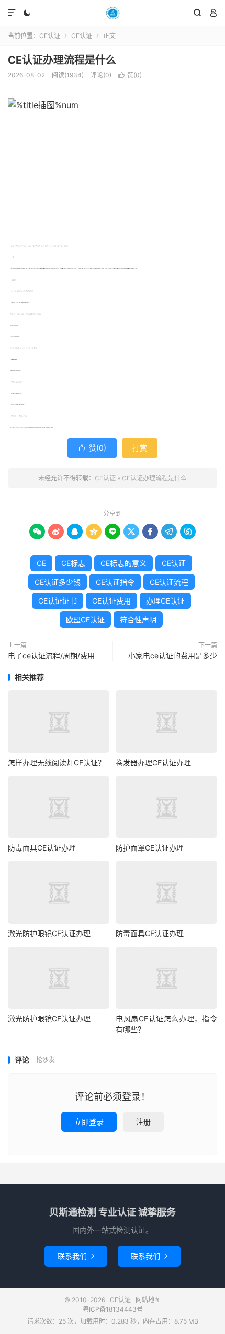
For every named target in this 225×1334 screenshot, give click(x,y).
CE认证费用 (111, 600)
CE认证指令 (115, 581)
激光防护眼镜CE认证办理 (49, 933)
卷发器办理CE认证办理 (153, 762)
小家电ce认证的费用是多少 (172, 655)
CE (41, 563)
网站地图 (148, 1300)
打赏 (139, 447)
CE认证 (112, 13)
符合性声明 (138, 619)
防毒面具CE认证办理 (42, 847)
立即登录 (89, 1121)
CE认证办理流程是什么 (62, 60)
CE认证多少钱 (58, 581)
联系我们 (76, 1256)
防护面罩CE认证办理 (150, 847)
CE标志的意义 (123, 563)
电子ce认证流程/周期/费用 (51, 655)
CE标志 (73, 563)
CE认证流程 (169, 581)
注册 (143, 1121)
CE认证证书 (57, 600)
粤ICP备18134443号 (113, 1309)
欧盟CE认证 (85, 619)
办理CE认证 (165, 600)
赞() (130, 75)
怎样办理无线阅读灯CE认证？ (56, 762)
